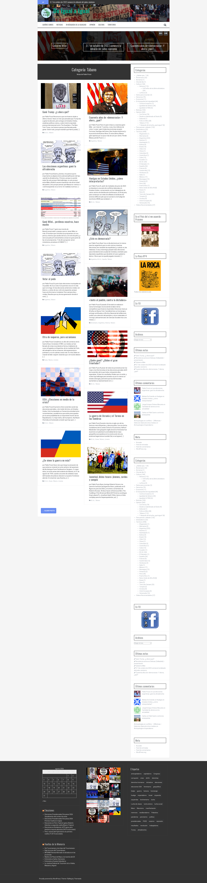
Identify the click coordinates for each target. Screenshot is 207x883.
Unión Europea (144, 201)
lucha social (158, 804)
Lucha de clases (136, 804)
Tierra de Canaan (145, 194)
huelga (133, 795)
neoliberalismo (144, 812)
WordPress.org (141, 449)
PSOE (145, 821)
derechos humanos (137, 782)
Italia (141, 175)
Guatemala (143, 170)
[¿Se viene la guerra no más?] (61, 444)
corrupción (134, 778)
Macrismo (140, 808)
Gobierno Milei (140, 362)
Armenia (139, 80)
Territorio (112, 25)
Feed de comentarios (143, 447)
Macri (133, 808)
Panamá (142, 181)
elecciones (158, 782)
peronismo (143, 817)
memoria (134, 812)
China (141, 151)
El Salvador (143, 164)
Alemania (142, 136)
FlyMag (69, 879)
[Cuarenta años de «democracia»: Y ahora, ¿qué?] (107, 98)
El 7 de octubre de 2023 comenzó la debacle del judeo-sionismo (59, 47)
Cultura (101, 25)
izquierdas (134, 800)
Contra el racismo (145, 103)
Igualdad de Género (146, 106)
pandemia (134, 817)
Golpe (133, 791)
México (141, 177)
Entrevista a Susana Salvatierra (55, 861)
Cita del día (140, 82)
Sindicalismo (140, 129)
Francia (141, 168)
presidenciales (136, 821)
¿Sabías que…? (141, 75)
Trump (133, 830)
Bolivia (141, 144)
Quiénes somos (47, 25)
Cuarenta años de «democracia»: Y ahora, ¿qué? (67, 2)
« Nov (44, 801)
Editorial (142, 118)
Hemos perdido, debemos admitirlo (92, 796)
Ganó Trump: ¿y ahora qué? (55, 112)
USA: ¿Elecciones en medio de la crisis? (58, 400)
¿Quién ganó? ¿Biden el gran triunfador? (103, 361)
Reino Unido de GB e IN (147, 188)
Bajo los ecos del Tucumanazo (55, 850)
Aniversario (94, 323)
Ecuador (142, 160)
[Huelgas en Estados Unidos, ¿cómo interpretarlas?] (107, 162)
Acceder (139, 442)
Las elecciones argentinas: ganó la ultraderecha (59, 167)
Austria (141, 140)
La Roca (142, 93)
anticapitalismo (136, 774)
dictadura (149, 782)
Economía (139, 99)
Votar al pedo (49, 279)
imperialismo (142, 795)
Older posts (48, 511)
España (104, 259)
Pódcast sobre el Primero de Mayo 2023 (92, 814)
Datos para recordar (143, 95)
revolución (143, 825)
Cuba (141, 157)
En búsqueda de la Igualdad (76, 25)
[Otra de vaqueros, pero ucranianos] (61, 320)
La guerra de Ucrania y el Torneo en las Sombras (106, 417)
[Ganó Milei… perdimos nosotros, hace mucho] (61, 208)
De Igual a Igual (71, 10)
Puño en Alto (143, 121)
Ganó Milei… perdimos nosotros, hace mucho (60, 223)
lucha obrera (148, 804)
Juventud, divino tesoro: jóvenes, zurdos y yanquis (108, 478)
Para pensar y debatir (143, 127)
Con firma (142, 114)
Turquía (142, 196)
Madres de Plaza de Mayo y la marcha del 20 (60, 857)
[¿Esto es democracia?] (107, 222)
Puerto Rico (143, 185)
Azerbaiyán (143, 142)
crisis (142, 778)
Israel (150, 795)
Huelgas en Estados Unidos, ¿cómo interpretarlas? (106, 179)
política (151, 817)
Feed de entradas (142, 444)
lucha (153, 800)
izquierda (157, 795)
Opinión (92, 25)
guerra (139, 791)
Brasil (141, 147)
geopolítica (157, 787)
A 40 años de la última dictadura (153, 88)
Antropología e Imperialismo (143, 425)
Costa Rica (143, 155)
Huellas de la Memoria (55, 844)
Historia (107, 323)
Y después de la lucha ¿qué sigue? (150, 125)
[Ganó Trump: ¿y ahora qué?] (61, 96)
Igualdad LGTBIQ (145, 108)
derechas (155, 778)
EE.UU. (46, 132)
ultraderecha (142, 830)
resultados (134, 825)
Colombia (142, 153)
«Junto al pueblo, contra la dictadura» (108, 300)
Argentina (94, 141)
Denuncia (139, 97)
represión (159, 821)
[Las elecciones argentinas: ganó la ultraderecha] (61, 151)
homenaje (154, 791)
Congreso (157, 774)
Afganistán (143, 134)
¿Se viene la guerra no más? (56, 460)
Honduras (142, 172)
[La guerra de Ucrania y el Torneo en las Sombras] (107, 402)
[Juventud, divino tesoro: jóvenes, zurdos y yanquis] (107, 460)
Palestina (154, 812)
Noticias (59, 25)
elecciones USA (136, 787)
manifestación (151, 808)
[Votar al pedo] (61, 264)
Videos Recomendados (144, 205)
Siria (140, 192)
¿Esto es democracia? (100, 238)
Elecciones (49, 810)
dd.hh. (148, 778)
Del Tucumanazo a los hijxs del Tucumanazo (60, 848)
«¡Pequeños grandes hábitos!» (116, 795)
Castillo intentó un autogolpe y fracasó (92, 821)
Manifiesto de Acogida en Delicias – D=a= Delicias (147, 47)
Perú (141, 183)
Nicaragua (142, 179)
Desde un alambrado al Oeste (149, 116)
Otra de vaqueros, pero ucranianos (59, 337)
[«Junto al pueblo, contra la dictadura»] (107, 282)
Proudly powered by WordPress (50, 879)
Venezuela (143, 203)
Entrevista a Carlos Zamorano (55, 859)
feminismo (147, 787)
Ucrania (55, 360)
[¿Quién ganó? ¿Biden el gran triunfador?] (107, 344)
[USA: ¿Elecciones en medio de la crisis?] (61, 382)
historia (146, 791)
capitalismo (147, 774)
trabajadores (153, 825)
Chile (141, 149)
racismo (151, 821)
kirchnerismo (144, 800)
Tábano (51, 132)
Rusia (46, 360)
